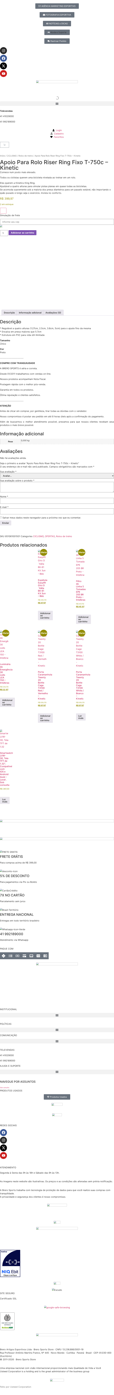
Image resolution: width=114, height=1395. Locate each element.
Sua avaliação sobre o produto (17, 480)
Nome (4, 496)
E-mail (4, 507)
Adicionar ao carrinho (22, 232)
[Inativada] (57, 1264)
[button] (57, 32)
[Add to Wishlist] (3, 211)
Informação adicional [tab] (30, 312)
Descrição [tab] (9, 312)
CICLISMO (12, 156)
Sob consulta (4, 1088)
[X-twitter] (3, 65)
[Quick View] (41, 606)
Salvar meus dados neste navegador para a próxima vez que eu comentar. (42, 518)
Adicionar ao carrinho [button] (45, 615)
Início (2, 156)
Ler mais (80, 716)
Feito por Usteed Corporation (15, 1386)
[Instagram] (3, 50)
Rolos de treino (25, 156)
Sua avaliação (8, 472)
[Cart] (4, 145)
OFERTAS (50, 536)
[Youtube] (3, 73)
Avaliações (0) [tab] (53, 312)
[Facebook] (3, 58)
